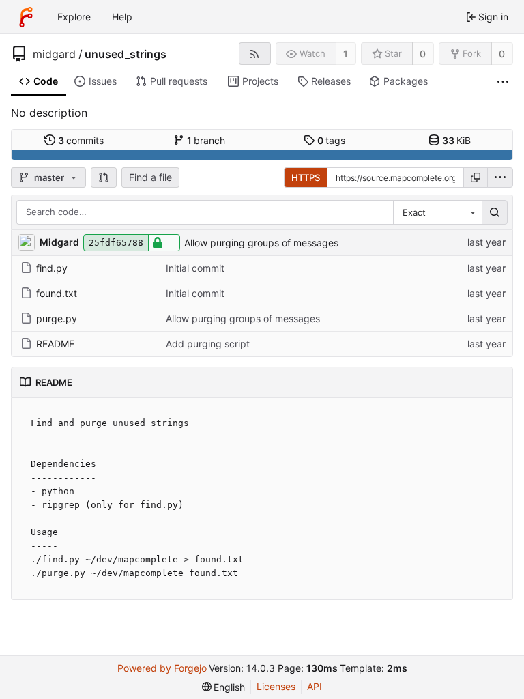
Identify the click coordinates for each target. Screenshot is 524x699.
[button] (104, 177)
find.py (52, 268)
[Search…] (495, 212)
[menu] (500, 177)
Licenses (276, 686)
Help (122, 17)
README (55, 344)
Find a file (150, 177)
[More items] (503, 82)
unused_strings (125, 54)
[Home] (26, 17)
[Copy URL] (475, 177)
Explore (74, 17)
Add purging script (208, 344)
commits (81, 140)
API (314, 686)
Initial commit (195, 268)
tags (331, 140)
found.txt (56, 293)
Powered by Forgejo (162, 668)
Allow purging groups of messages (261, 242)
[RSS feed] (255, 53)
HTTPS (305, 177)
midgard (54, 54)
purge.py (56, 318)
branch (206, 140)
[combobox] (437, 212)
